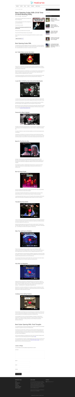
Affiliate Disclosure (17, 387)
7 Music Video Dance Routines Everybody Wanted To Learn (54, 32)
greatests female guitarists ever (25, 107)
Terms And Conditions (18, 386)
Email (16, 364)
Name (16, 360)
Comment (17, 349)
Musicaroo (37, 2)
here (35, 336)
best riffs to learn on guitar (35, 339)
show (22, 38)
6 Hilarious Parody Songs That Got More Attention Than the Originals (55, 38)
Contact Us (16, 384)
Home (16, 381)
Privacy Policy (17, 385)
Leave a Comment (24, 16)
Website (16, 369)
